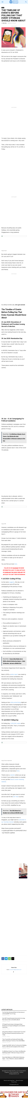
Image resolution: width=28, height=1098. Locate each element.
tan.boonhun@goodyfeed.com (15, 969)
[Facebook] (2, 958)
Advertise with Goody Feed (9, 1080)
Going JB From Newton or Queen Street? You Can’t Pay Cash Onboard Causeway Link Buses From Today (13, 1033)
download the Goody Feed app (14, 572)
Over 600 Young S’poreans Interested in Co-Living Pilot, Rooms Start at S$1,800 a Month (13, 1019)
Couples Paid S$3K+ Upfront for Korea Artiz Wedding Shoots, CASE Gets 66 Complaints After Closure (14, 1046)
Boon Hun (5, 23)
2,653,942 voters (15, 723)
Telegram (15, 568)
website (12, 775)
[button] (2, 2)
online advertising (15, 702)
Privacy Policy (14, 1082)
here (16, 564)
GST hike (15, 796)
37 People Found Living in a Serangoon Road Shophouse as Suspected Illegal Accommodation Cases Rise (13, 1026)
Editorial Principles (19, 1080)
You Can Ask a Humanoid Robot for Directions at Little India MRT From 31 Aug (13, 1013)
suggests (11, 582)
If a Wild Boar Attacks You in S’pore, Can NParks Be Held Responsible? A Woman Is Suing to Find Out (13, 1052)
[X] (12, 958)
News (3, 7)
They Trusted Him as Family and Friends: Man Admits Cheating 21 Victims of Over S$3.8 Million (13, 1040)
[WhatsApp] (9, 958)
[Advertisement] (14, 122)
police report (14, 674)
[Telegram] (6, 958)
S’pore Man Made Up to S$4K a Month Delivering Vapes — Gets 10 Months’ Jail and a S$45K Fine (13, 1058)
